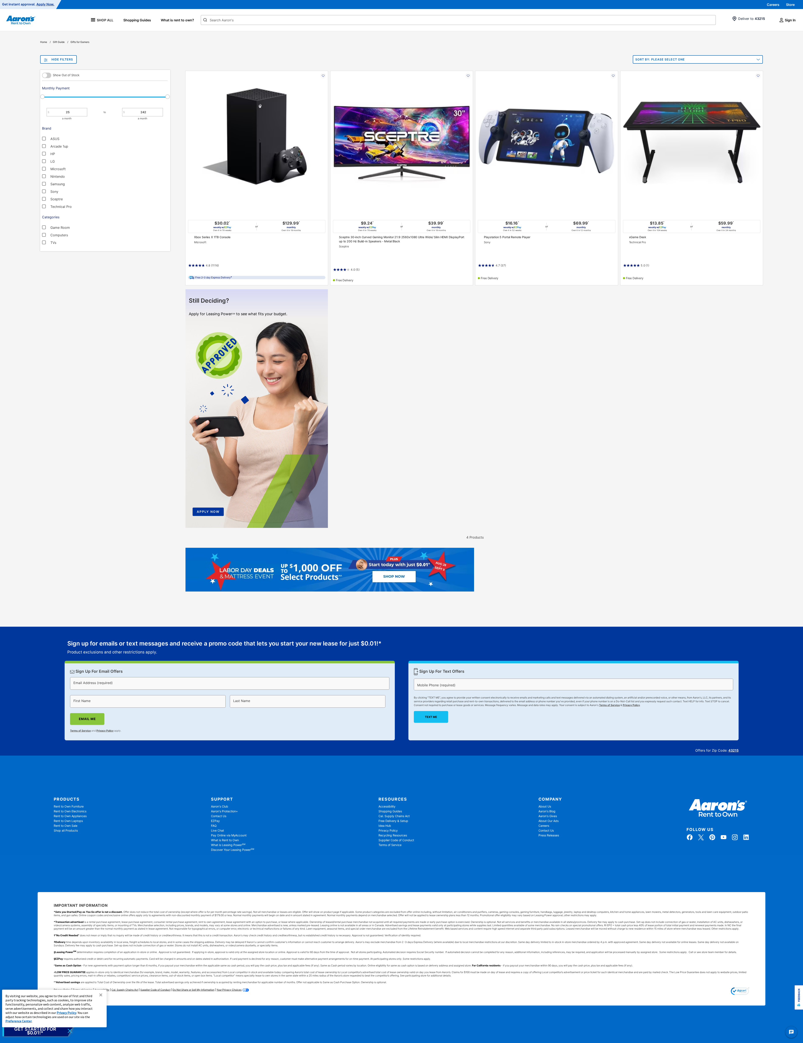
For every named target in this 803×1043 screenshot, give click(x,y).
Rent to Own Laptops (68, 821)
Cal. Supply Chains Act (394, 816)
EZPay (215, 821)
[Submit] (205, 20)
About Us (544, 806)
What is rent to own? (177, 20)
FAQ (214, 825)
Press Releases (548, 835)
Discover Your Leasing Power (232, 849)
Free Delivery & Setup (393, 821)
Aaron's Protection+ (224, 811)
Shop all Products (66, 830)
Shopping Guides (137, 20)
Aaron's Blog (546, 811)
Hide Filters (62, 59)
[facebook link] (690, 837)
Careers (773, 4)
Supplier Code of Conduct (396, 840)
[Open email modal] (38, 1031)
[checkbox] (87, 138)
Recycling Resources (392, 835)
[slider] (105, 96)
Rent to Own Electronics (70, 811)
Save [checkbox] (323, 75)
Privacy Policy (105, 730)
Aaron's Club (219, 806)
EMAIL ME (87, 719)
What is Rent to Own (225, 840)
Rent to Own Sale (65, 825)
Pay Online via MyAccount (229, 835)
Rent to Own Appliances (70, 816)
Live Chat (217, 830)
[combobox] (458, 20)
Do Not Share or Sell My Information (193, 989)
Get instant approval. (28, 4)
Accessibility (386, 806)
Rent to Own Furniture (69, 806)
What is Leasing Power (228, 845)
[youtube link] (723, 837)
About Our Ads (548, 821)
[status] (224, 647)
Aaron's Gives (547, 816)
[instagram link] (735, 837)
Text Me (431, 717)
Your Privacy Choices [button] (229, 989)
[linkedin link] (746, 837)
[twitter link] (701, 837)
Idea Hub (384, 825)
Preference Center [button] (18, 1021)
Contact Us (218, 816)
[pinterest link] (712, 837)
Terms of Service (80, 730)
